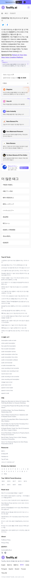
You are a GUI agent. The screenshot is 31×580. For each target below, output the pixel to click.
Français (23, 569)
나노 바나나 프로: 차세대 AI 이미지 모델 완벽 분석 (15, 500)
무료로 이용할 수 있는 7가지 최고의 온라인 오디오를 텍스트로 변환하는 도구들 (15, 278)
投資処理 (5, 242)
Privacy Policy (5, 543)
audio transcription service (8, 351)
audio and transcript (6, 362)
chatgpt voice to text (6, 382)
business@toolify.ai (6, 550)
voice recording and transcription (10, 379)
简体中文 (9, 565)
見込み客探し (7, 236)
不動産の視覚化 (7, 185)
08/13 (19, 481)
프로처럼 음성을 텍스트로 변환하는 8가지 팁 (13, 310)
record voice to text (6, 374)
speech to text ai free (7, 390)
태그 (6, 13)
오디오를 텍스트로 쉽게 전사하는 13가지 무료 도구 (15, 270)
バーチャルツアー (8, 210)
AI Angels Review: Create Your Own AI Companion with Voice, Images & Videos (15, 429)
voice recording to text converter (10, 368)
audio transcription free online (9, 357)
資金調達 (5, 217)
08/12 (25, 481)
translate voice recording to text (10, 371)
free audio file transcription (8, 346)
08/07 (14, 484)
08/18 (8, 481)
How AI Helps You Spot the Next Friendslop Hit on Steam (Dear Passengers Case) (15, 424)
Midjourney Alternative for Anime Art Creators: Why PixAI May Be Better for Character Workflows (15, 402)
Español (11, 569)
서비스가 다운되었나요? (7, 462)
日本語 (27, 565)
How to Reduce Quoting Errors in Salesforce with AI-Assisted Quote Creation (14, 415)
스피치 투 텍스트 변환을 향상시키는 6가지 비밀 (14, 299)
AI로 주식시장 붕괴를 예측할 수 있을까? (12, 493)
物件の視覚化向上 (8, 197)
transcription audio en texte (8, 340)
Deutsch (17, 569)
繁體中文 (16, 565)
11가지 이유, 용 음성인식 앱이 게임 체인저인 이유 (14, 296)
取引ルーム (6, 223)
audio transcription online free (9, 354)
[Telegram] (5, 553)
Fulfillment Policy (6, 540)
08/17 (14, 481)
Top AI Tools (4, 459)
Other (5, 474)
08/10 (8, 484)
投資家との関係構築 (9, 230)
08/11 (3, 484)
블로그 (3, 451)
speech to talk (5, 393)
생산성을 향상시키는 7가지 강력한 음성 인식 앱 (14, 265)
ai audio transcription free (8, 365)
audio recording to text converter (10, 376)
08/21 (3, 481)
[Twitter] (2, 553)
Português (4, 569)
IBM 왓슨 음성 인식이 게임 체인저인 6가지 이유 (14, 313)
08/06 (19, 484)
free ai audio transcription (8, 349)
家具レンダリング (8, 204)
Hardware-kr (4, 456)
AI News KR (4, 454)
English (3, 565)
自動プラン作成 (7, 191)
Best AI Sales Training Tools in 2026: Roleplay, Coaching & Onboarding (14, 438)
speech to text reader (7, 387)
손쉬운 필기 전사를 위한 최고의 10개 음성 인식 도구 (15, 268)
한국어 (22, 564)
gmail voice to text (6, 385)
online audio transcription (8, 343)
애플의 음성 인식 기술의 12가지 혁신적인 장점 (14, 325)
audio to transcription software (9, 360)
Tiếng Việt (4, 573)
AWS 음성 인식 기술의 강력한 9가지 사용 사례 (13, 328)
